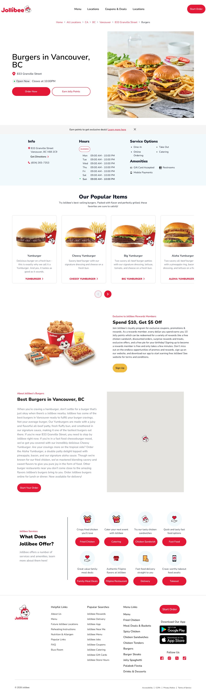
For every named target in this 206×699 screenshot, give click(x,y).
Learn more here (117, 129)
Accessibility (147, 688)
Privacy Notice (169, 688)
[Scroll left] (98, 294)
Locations (93, 9)
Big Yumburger (132, 279)
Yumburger (33, 279)
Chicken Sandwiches (135, 637)
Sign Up (120, 368)
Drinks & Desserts (134, 671)
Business (85, 149)
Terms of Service (184, 688)
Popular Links (58, 639)
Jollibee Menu (94, 634)
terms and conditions (137, 357)
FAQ (53, 644)
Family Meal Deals (87, 581)
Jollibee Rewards (96, 614)
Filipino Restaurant (116, 581)
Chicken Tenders (133, 643)
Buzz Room (57, 649)
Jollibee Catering (96, 649)
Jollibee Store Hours (98, 660)
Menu (77, 9)
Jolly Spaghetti (132, 660)
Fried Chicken (87, 541)
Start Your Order (29, 487)
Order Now (31, 91)
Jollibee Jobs (94, 639)
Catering (116, 541)
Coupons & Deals (116, 9)
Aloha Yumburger (181, 279)
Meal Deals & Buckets (137, 626)
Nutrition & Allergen (62, 634)
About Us (56, 614)
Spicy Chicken (131, 631)
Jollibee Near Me (96, 629)
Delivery (145, 581)
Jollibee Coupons (96, 644)
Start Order (196, 9)
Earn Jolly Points (71, 91)
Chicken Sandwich (145, 541)
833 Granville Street (29, 74)
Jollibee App (94, 624)
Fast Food (174, 541)
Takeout (174, 581)
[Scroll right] (107, 294)
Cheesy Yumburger (82, 279)
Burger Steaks (132, 654)
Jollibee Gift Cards (97, 655)
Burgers (128, 648)
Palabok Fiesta (132, 666)
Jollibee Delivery (96, 619)
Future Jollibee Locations (64, 624)
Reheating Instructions (63, 629)
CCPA (158, 688)
